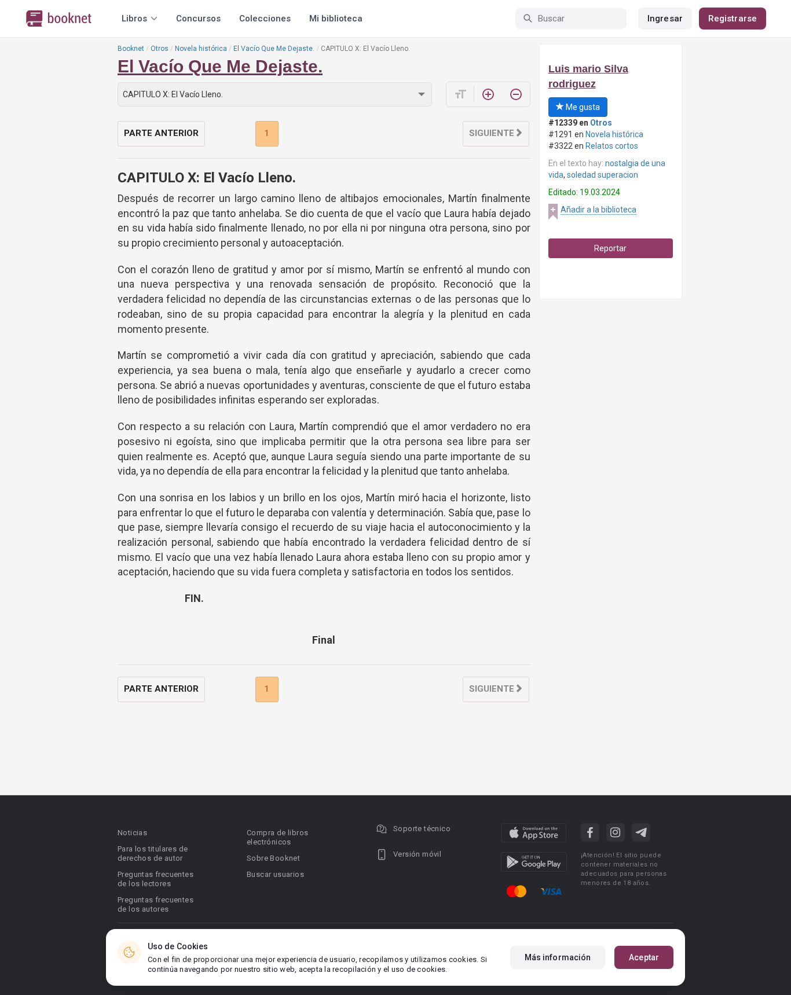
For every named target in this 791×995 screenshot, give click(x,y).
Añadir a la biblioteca (598, 209)
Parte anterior (161, 133)
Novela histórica (201, 49)
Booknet (131, 49)
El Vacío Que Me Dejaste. (273, 49)
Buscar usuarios (275, 874)
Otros (160, 49)
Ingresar (665, 18)
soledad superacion (602, 174)
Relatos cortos (611, 145)
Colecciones (265, 18)
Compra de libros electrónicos (277, 837)
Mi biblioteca (335, 18)
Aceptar (644, 957)
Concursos (198, 18)
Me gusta (582, 107)
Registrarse (732, 18)
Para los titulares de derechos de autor (153, 853)
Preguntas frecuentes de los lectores (155, 879)
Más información (558, 957)
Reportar (610, 248)
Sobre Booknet (273, 858)
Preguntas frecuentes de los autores (155, 904)
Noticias (132, 832)
